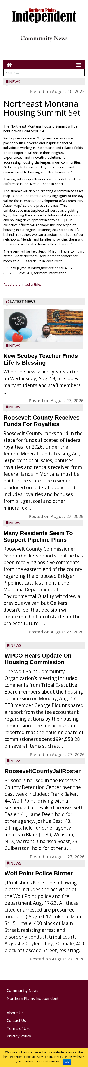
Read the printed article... (22, 284)
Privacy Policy (19, 1036)
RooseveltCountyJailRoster (43, 771)
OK (67, 1061)
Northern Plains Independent (32, 998)
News (14, 81)
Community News (22, 990)
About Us (15, 1012)
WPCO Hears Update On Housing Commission (38, 659)
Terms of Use (18, 1028)
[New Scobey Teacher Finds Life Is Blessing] (43, 336)
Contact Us (16, 1020)
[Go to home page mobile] (7, 64)
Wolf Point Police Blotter (39, 873)
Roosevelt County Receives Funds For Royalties (41, 421)
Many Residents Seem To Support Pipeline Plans (38, 536)
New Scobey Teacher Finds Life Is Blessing (40, 359)
